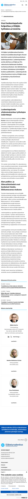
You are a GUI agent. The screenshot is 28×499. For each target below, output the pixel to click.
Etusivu (2, 10)
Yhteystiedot (4, 462)
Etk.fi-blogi (16, 336)
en (26, 1)
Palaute (3, 465)
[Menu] (26, 5)
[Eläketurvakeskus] (8, 5)
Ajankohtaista (8, 10)
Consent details (4, 488)
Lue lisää (13, 341)
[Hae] (22, 5)
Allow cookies (14, 492)
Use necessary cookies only (14, 494)
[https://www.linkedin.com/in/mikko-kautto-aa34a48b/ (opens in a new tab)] (8, 337)
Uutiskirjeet (4, 467)
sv (23, 1)
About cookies (15, 488)
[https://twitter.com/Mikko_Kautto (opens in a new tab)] (11, 337)
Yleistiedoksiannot (6, 469)
